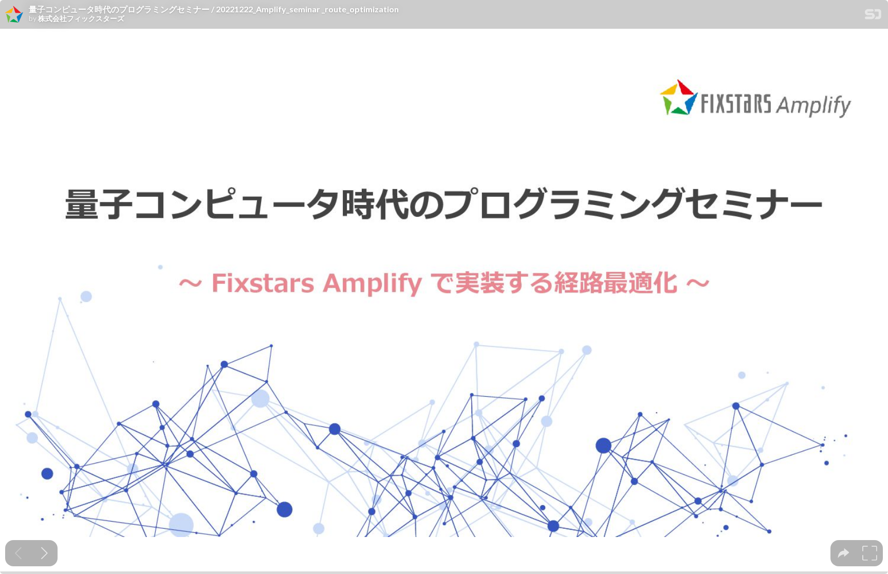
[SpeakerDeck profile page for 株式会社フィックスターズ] (14, 15)
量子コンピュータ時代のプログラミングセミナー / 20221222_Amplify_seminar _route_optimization (214, 9)
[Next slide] (44, 553)
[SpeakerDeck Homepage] (873, 16)
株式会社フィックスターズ (81, 18)
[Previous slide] (18, 553)
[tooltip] (843, 553)
